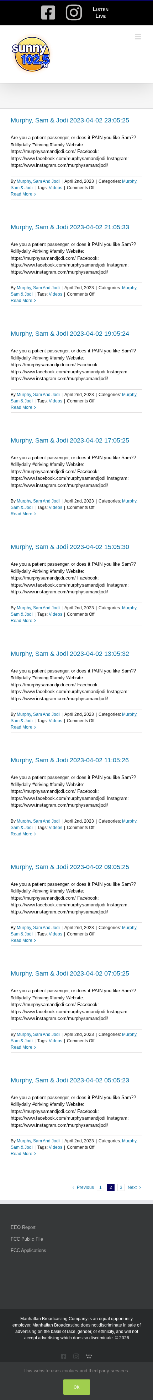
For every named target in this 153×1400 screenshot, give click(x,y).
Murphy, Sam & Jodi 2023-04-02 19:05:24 (70, 333)
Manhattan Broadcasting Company (54, 1318)
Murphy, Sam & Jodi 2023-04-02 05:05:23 (70, 1080)
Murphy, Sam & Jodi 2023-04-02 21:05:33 (70, 227)
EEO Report (23, 1227)
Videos (55, 187)
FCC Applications (28, 1250)
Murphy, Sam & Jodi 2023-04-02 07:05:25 (70, 973)
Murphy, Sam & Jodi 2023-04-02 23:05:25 (70, 120)
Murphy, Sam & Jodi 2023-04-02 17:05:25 (70, 440)
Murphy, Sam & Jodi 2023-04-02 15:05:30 (70, 546)
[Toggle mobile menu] (138, 36)
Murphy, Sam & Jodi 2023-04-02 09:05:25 (70, 867)
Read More (21, 194)
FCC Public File (27, 1239)
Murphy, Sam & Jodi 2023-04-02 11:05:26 (70, 760)
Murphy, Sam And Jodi (38, 181)
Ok (77, 1387)
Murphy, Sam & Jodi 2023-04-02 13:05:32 (70, 653)
